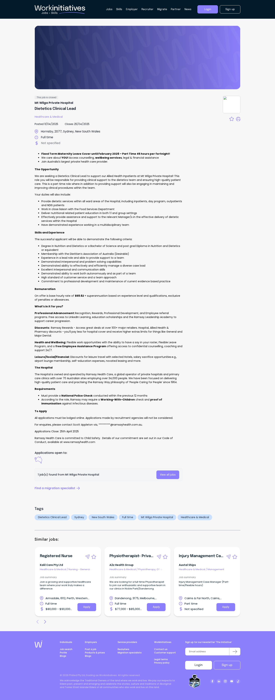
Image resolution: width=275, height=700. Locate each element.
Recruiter (147, 9)
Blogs (63, 656)
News (187, 9)
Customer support (165, 652)
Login (199, 665)
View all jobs (168, 474)
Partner (176, 9)
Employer (132, 9)
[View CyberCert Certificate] (194, 681)
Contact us (160, 649)
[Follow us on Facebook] (212, 681)
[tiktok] (238, 681)
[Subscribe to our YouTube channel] (232, 681)
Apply (86, 607)
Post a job (90, 649)
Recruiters (123, 649)
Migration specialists (130, 652)
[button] (87, 557)
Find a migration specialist (55, 488)
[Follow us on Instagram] (225, 681)
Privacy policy (161, 662)
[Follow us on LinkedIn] (219, 681)
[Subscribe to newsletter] (234, 651)
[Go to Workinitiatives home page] (38, 644)
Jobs (109, 9)
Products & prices (95, 652)
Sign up (227, 665)
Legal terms (161, 659)
